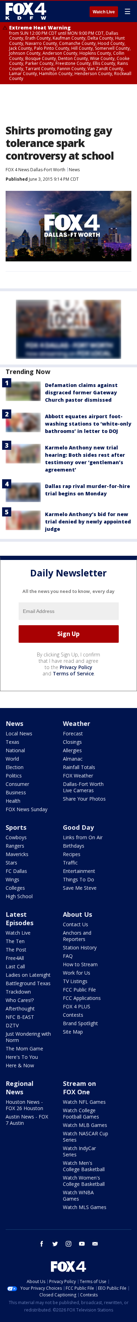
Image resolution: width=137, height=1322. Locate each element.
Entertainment (79, 871)
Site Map (73, 1031)
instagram (68, 1243)
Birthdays (73, 845)
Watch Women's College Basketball (84, 1180)
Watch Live (104, 11)
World (12, 758)
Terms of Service (73, 673)
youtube (81, 1243)
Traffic (70, 862)
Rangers (15, 845)
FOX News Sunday (26, 809)
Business (16, 792)
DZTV (12, 1025)
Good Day (78, 827)
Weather (76, 723)
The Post (16, 949)
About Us (77, 914)
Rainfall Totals (79, 767)
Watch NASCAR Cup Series (85, 1136)
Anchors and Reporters (77, 935)
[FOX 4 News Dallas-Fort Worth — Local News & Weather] (26, 11)
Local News (19, 733)
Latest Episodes (19, 918)
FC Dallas (16, 871)
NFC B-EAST (20, 1017)
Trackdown (18, 991)
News (74, 170)
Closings (72, 742)
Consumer (17, 784)
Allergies (72, 750)
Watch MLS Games (84, 1207)
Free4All (15, 958)
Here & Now (20, 1065)
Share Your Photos (84, 798)
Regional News (19, 1087)
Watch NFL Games (84, 1102)
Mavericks (17, 854)
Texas (12, 742)
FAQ (68, 956)
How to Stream (80, 964)
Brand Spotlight (80, 1023)
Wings (12, 879)
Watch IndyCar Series (79, 1151)
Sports (16, 827)
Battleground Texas (28, 983)
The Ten (15, 941)
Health (13, 800)
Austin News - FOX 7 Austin (27, 1119)
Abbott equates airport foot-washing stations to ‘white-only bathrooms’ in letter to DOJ (88, 423)
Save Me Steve (80, 887)
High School (19, 896)
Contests (73, 1014)
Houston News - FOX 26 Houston (24, 1105)
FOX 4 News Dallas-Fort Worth (35, 170)
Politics (14, 775)
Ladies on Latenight (28, 975)
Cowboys (16, 837)
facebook (41, 1243)
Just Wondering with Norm (28, 1036)
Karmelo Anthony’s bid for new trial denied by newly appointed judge (88, 521)
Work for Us (76, 972)
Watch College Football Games (81, 1113)
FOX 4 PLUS (76, 1006)
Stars (11, 862)
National (15, 750)
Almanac (73, 758)
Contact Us (75, 924)
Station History (80, 947)
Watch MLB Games (85, 1125)
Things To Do (78, 879)
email (95, 1243)
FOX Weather (78, 775)
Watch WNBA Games (78, 1195)
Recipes (71, 854)
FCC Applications (82, 998)
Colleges (15, 887)
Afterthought (20, 1008)
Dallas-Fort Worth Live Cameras (83, 787)
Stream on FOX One (79, 1087)
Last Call (15, 966)
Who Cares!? (20, 1000)
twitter (55, 1243)
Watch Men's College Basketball (84, 1166)
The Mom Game (24, 1048)
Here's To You (22, 1057)
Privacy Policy (76, 667)
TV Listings (75, 981)
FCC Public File (79, 989)
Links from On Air (83, 837)
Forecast (73, 733)
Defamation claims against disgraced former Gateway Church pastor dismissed (81, 392)
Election (15, 767)
